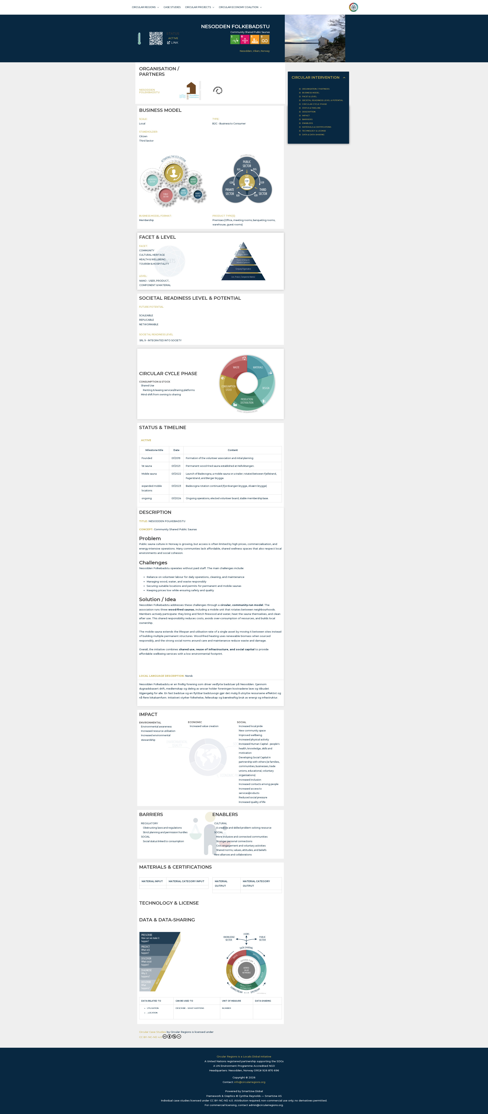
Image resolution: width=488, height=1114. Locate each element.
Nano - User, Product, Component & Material (155, 283)
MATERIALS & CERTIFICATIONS (316, 127)
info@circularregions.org (249, 1082)
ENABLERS (307, 123)
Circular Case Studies (152, 1031)
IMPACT (306, 115)
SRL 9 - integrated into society (160, 340)
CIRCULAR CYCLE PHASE (314, 104)
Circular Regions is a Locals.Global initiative (244, 1056)
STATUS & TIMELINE (311, 108)
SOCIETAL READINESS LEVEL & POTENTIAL (322, 100)
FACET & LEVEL (309, 96)
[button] (344, 77)
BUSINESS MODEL (310, 92)
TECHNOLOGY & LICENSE (314, 131)
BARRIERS (307, 119)
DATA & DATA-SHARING (313, 134)
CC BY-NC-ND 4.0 (150, 1037)
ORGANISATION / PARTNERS (315, 89)
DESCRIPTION (308, 112)
